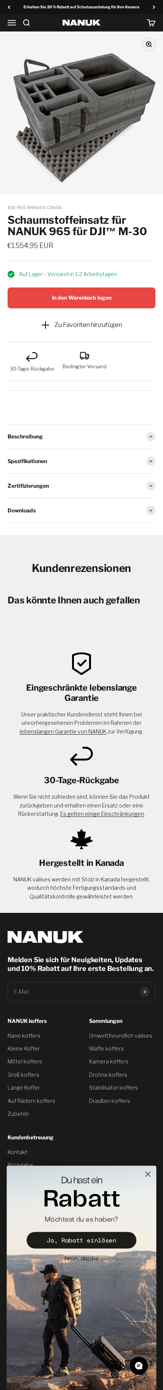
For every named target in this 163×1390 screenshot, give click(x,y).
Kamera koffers (109, 1061)
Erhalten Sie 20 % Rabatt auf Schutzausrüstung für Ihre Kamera (81, 7)
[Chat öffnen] (139, 1366)
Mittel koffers (25, 1061)
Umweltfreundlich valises (120, 1035)
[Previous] (9, 7)
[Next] (154, 7)
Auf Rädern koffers (31, 1101)
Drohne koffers (108, 1074)
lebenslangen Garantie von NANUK (63, 731)
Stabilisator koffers (113, 1087)
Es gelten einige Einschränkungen (102, 813)
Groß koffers (23, 1074)
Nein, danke (81, 1258)
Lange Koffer (24, 1087)
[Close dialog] (148, 1174)
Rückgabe (20, 1165)
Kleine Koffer (24, 1048)
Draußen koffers (109, 1101)
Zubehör (18, 1113)
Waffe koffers (106, 1048)
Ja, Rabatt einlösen (81, 1240)
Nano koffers (24, 1035)
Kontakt (18, 1152)
